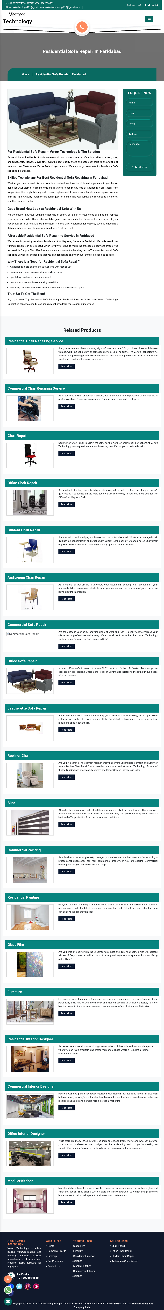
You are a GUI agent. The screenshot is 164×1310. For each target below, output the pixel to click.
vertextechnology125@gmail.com (62, 7)
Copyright (17, 1303)
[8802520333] (82, 27)
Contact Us (53, 1266)
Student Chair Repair (122, 1256)
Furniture (78, 1251)
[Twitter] (149, 5)
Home (25, 74)
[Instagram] (157, 5)
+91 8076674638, (17, 3)
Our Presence (55, 1261)
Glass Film (79, 1245)
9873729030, (33, 3)
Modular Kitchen (82, 1266)
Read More (66, 366)
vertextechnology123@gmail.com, (26, 7)
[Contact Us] (8, 1278)
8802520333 (47, 3)
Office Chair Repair (121, 1251)
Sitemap (52, 1256)
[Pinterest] (36, 1286)
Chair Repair (118, 1245)
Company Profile (56, 1251)
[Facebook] (145, 5)
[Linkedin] (153, 5)
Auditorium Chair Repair (124, 1261)
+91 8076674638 (28, 1277)
